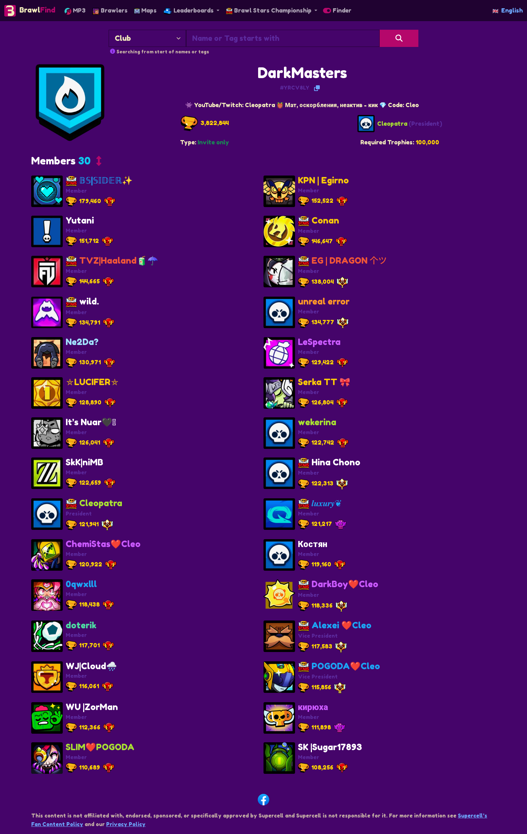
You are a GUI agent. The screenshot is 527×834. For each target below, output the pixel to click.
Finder (341, 10)
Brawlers (113, 10)
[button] (66, 162)
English (512, 10)
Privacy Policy (126, 824)
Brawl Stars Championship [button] (273, 10)
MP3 (78, 10)
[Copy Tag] (316, 88)
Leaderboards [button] (193, 10)
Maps (148, 10)
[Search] (399, 38)
